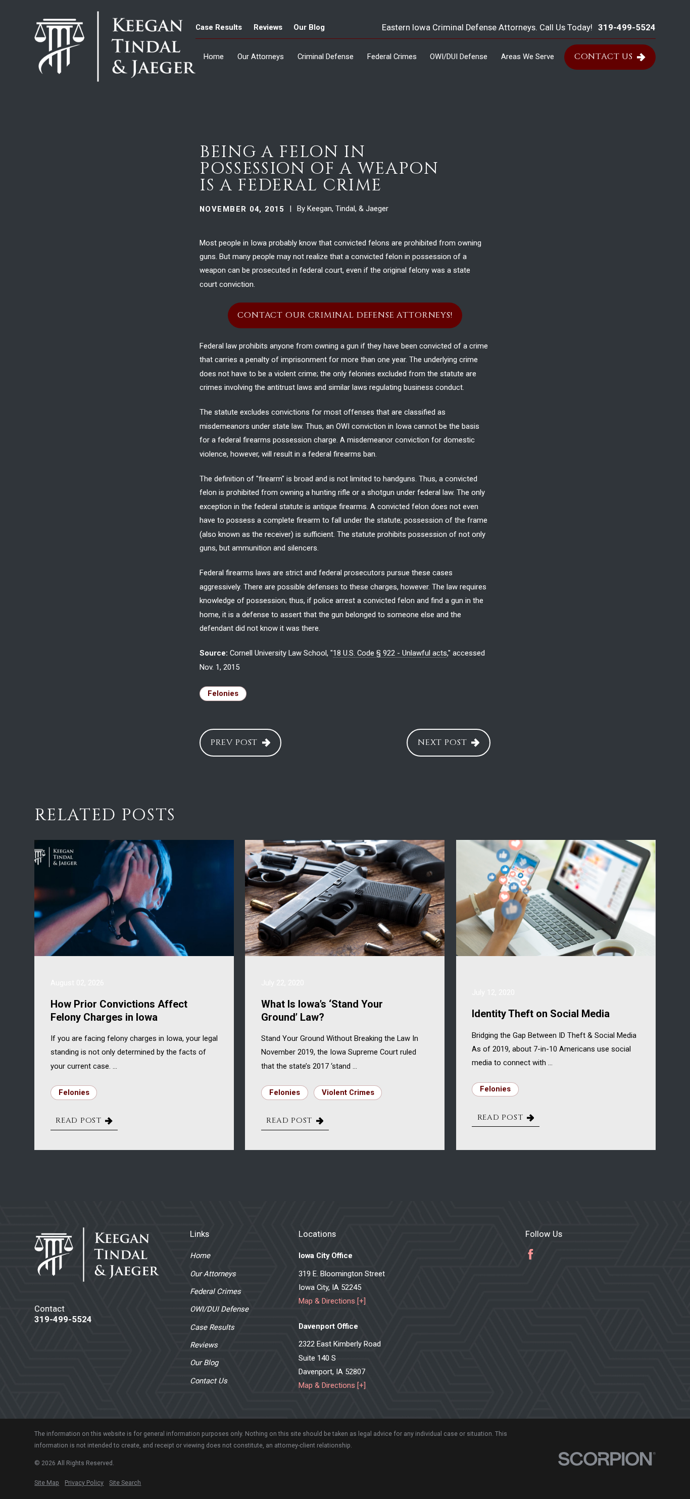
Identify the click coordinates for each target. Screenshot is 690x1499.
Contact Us (603, 56)
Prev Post (234, 742)
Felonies (223, 693)
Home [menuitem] (214, 56)
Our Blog (309, 27)
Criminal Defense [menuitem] (326, 56)
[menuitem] (46, 1483)
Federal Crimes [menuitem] (392, 56)
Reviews (268, 27)
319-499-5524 (627, 28)
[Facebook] (530, 1254)
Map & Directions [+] (332, 1301)
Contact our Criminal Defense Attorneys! (344, 315)
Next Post (442, 742)
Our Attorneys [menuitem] (260, 56)
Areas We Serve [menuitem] (527, 56)
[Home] (114, 46)
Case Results (218, 27)
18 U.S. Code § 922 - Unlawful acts (390, 653)
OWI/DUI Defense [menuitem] (458, 56)
